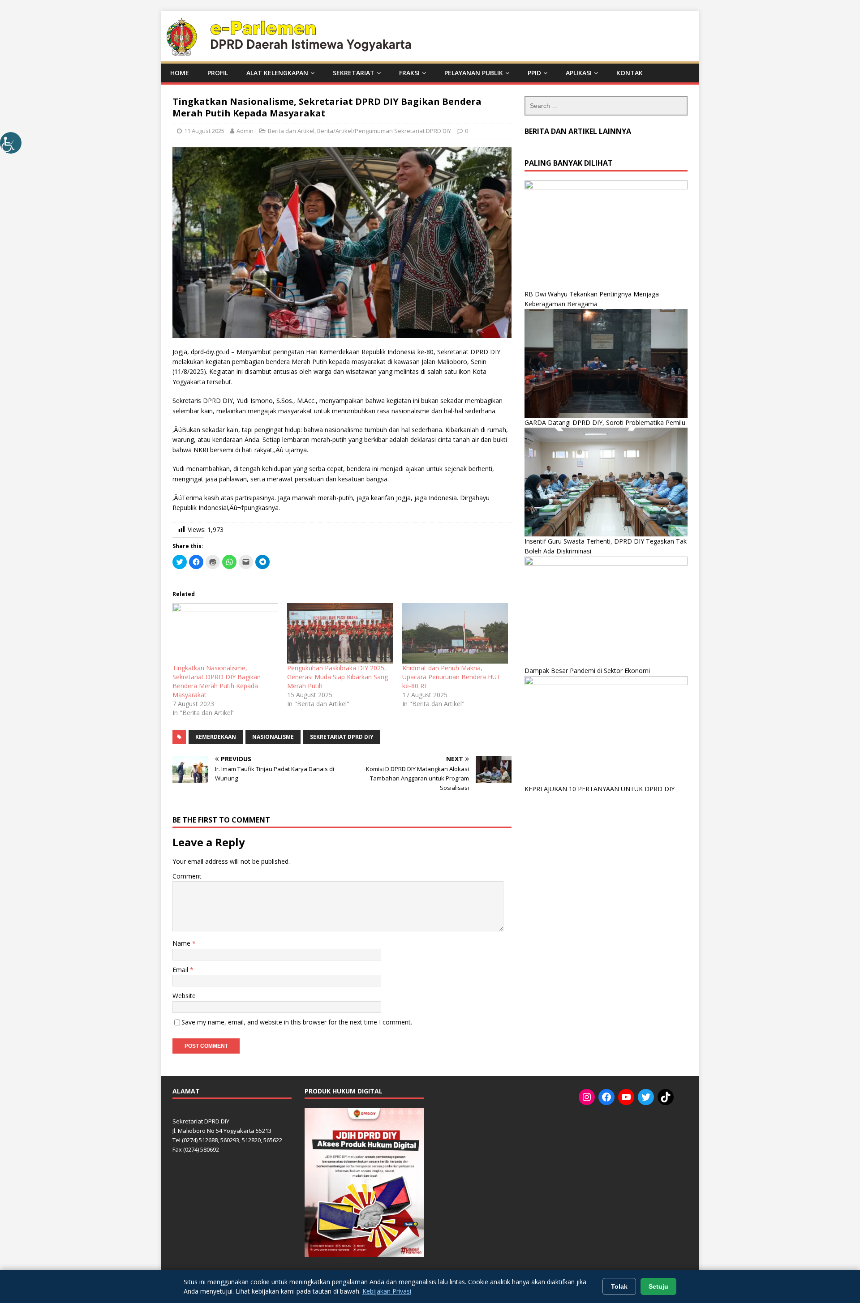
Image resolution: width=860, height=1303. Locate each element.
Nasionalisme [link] (273, 737)
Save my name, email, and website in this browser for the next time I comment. (296, 1022)
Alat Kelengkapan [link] (277, 73)
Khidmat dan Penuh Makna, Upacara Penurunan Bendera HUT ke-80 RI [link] (451, 677)
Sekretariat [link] (353, 73)
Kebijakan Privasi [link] (386, 1291)
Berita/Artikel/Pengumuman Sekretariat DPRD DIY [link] (384, 131)
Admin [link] (245, 131)
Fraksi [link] (409, 73)
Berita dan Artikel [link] (291, 131)
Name (182, 943)
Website (184, 995)
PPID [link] (534, 73)
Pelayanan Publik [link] (473, 73)
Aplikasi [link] (579, 73)
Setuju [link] (658, 1286)
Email (181, 969)
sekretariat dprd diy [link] (342, 737)
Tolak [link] (619, 1286)
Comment (187, 876)
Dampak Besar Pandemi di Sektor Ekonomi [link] (587, 670)
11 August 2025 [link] (204, 131)
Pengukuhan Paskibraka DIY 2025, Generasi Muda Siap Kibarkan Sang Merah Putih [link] (337, 677)
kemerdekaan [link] (215, 737)
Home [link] (179, 73)
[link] (11, 143)
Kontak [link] (629, 73)
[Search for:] (606, 106)
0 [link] (466, 131)
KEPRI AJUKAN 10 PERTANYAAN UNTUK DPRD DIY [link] (600, 788)
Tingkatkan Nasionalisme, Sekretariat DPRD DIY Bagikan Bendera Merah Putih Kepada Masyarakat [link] (216, 681)
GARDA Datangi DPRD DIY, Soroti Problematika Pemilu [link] (605, 422)
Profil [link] (217, 73)
